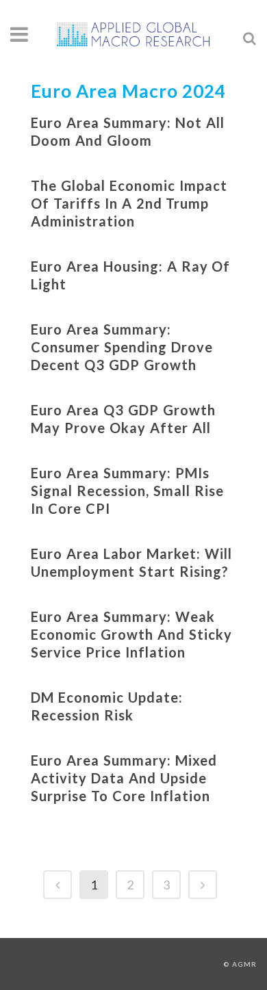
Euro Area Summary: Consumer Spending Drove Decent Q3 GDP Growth (122, 347)
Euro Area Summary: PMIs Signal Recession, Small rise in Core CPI (127, 491)
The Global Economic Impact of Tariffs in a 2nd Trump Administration (129, 203)
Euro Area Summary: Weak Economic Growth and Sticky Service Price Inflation (131, 634)
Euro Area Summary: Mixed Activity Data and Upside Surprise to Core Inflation (124, 778)
